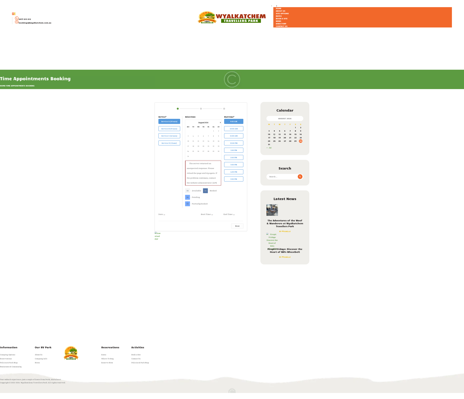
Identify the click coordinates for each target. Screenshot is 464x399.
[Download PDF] (158, 233)
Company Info (41, 358)
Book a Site (136, 354)
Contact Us (135, 358)
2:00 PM (233, 157)
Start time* (229, 116)
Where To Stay (107, 358)
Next (237, 226)
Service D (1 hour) (169, 143)
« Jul (270, 147)
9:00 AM (233, 121)
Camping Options (7, 354)
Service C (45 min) (169, 136)
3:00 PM (233, 164)
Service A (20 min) (169, 121)
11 (274, 134)
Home (2, 86)
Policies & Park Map (9, 362)
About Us (38, 354)
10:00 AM (234, 128)
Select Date (190, 116)
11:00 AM (234, 136)
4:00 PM (233, 172)
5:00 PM (233, 179)
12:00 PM (234, 143)
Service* (162, 116)
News (37, 362)
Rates (103, 354)
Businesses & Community (11, 366)
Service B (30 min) (169, 128)
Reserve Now (107, 362)
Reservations (6, 358)
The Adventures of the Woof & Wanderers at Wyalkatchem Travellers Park (285, 223)
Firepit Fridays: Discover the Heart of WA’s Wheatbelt (285, 250)
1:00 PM (234, 150)
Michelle (286, 231)
